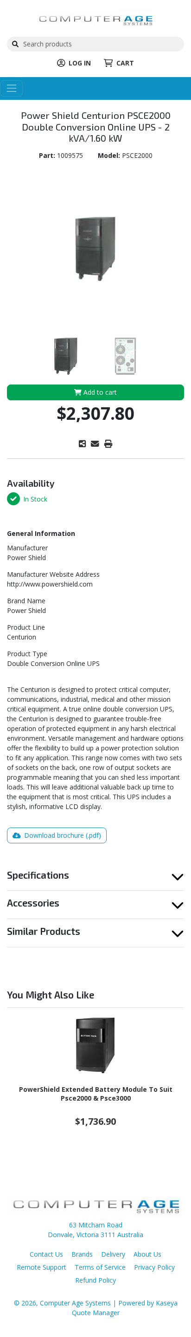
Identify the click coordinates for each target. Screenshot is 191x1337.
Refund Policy (95, 1280)
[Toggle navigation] (11, 88)
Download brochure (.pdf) (61, 835)
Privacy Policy (154, 1267)
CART (125, 63)
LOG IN (80, 63)
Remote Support (41, 1267)
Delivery (113, 1254)
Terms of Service (100, 1267)
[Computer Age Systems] (96, 18)
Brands (82, 1254)
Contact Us (46, 1254)
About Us (147, 1254)
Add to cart (99, 392)
